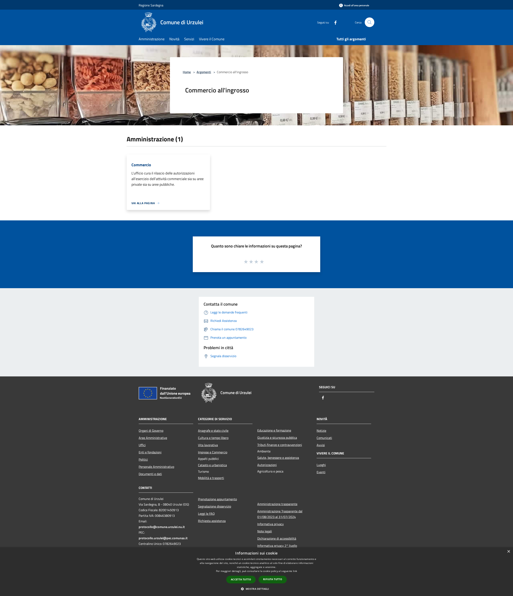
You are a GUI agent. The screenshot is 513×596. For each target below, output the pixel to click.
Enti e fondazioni (150, 452)
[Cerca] (369, 22)
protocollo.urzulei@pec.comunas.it (163, 538)
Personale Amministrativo (156, 466)
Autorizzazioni (267, 464)
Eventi (321, 472)
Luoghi (321, 464)
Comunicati (324, 437)
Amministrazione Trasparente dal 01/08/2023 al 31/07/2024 (279, 514)
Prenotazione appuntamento (217, 499)
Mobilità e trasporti (211, 477)
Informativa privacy (270, 524)
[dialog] (256, 571)
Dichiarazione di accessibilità (276, 538)
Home (187, 72)
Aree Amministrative (153, 437)
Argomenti (204, 72)
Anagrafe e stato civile (213, 430)
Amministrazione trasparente (277, 504)
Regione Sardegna (151, 5)
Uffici (142, 445)
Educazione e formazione (274, 430)
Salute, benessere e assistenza (278, 457)
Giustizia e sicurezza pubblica (277, 437)
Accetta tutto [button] (241, 579)
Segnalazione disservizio (214, 506)
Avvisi (321, 445)
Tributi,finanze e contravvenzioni (279, 444)
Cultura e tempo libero (213, 437)
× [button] (508, 551)
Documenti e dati (150, 473)
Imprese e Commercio (212, 452)
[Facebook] (334, 22)
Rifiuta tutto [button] (272, 579)
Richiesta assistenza (212, 520)
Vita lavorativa (208, 445)
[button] (256, 588)
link (295, 571)
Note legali (264, 531)
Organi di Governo (151, 430)
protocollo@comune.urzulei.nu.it (162, 526)
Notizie (321, 430)
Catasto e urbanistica (212, 465)
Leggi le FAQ (206, 513)
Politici (143, 459)
